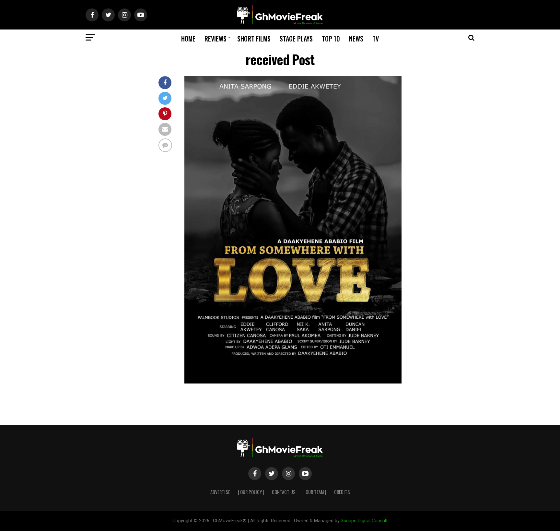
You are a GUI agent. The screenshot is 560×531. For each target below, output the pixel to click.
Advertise (220, 492)
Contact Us (284, 492)
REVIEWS (215, 38)
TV (375, 38)
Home (188, 38)
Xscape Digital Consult (364, 521)
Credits (342, 492)
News (356, 38)
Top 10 (331, 38)
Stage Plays (296, 38)
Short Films (254, 38)
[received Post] (293, 382)
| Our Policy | (251, 492)
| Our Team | (314, 492)
